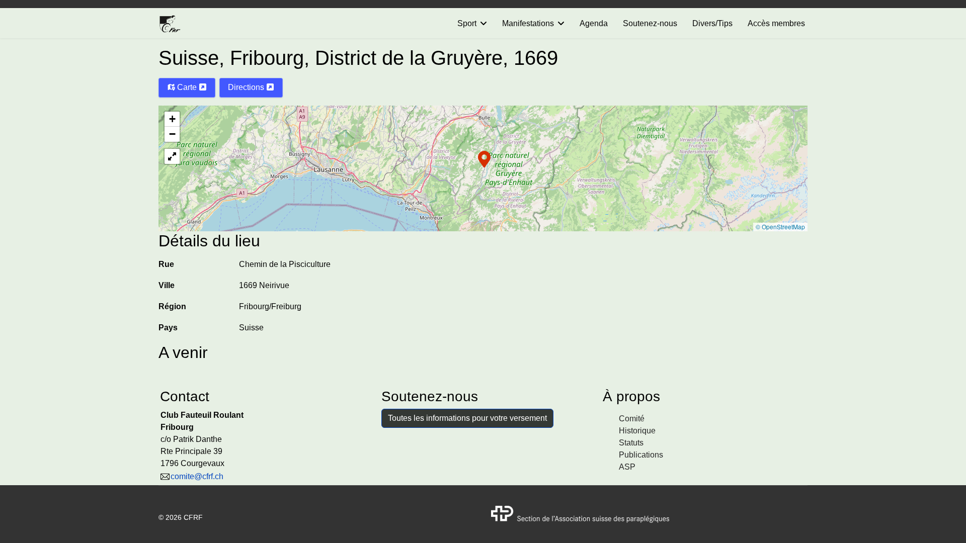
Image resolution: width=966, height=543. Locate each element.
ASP (627, 467)
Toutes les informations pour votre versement (467, 418)
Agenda (594, 23)
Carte (187, 87)
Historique (637, 430)
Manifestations (528, 23)
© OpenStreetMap (780, 226)
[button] (484, 158)
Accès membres (776, 23)
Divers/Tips (712, 23)
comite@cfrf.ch (197, 476)
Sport (466, 23)
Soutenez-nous (650, 23)
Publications (641, 454)
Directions (247, 87)
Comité (632, 418)
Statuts (631, 442)
